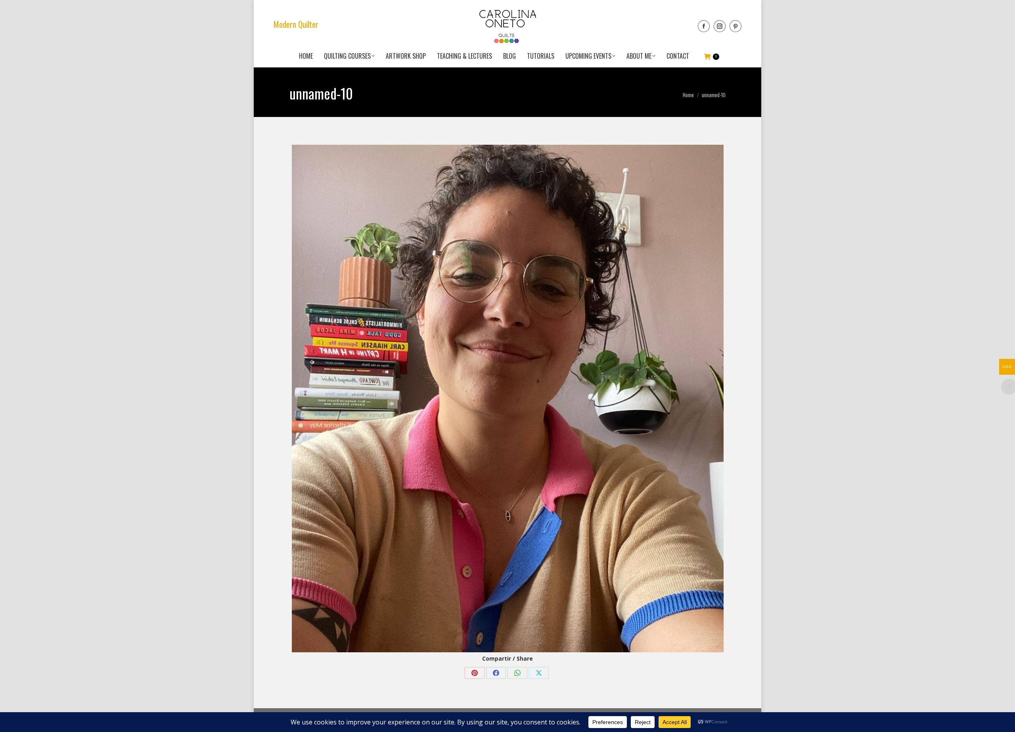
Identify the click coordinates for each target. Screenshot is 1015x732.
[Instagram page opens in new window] (720, 26)
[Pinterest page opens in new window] (735, 26)
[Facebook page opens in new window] (704, 26)
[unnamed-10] (508, 398)
